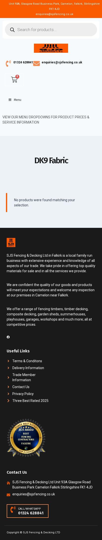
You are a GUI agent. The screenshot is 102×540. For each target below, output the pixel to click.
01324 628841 (23, 62)
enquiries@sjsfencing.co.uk (62, 62)
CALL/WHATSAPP (29, 508)
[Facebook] (8, 337)
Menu (17, 100)
